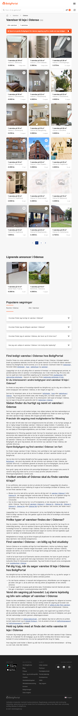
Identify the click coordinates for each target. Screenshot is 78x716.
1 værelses (24, 25)
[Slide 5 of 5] (19, 56)
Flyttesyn (42, 668)
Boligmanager (27, 689)
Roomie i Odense (12, 308)
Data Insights (27, 692)
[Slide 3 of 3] (40, 56)
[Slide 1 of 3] (37, 56)
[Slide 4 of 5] (17, 56)
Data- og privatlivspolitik (30, 674)
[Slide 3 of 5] (16, 56)
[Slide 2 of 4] (60, 124)
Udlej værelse (43, 665)
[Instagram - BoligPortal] (69, 667)
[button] (39, 318)
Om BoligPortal (27, 665)
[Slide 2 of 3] (39, 56)
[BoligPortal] (10, 3)
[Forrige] (32, 242)
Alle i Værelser (34, 308)
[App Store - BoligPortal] (11, 669)
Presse (25, 671)
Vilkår (40, 680)
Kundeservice (43, 677)
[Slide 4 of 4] (63, 124)
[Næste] (45, 242)
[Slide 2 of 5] (15, 56)
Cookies (25, 677)
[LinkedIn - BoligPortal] (63, 667)
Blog (24, 668)
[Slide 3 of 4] (61, 124)
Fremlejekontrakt (44, 671)
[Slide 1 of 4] (59, 124)
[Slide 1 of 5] (14, 56)
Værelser (15, 15)
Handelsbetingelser (29, 680)
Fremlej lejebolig (44, 674)
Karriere (25, 686)
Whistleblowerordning (29, 683)
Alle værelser (12, 25)
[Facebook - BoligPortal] (58, 667)
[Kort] (74, 10)
